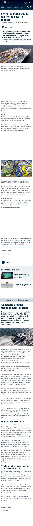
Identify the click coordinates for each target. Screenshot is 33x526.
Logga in (28, 2)
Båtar (2, 7)
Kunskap (15, 7)
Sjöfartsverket (6, 254)
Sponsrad (5, 510)
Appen (22, 7)
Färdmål (8, 7)
